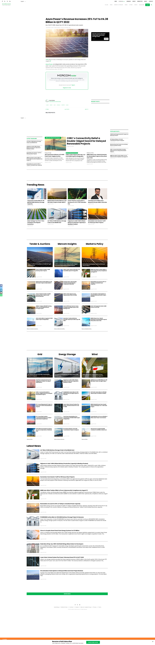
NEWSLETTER (139, 1)
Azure (47, 105)
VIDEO (135, 4)
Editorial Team (64, 607)
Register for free (67, 87)
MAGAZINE (141, 4)
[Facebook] (2, 1)
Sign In (73, 85)
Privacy (95, 607)
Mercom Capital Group (86, 607)
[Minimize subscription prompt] (153, 641)
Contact (71, 607)
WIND (126, 4)
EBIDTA (51, 105)
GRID (111, 4)
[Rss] (4, 1)
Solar (67, 105)
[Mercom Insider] (122, 1)
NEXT (86, 109)
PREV (47, 109)
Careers (77, 607)
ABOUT (145, 1)
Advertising (56, 607)
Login (147, 5)
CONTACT (151, 1)
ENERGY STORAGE (118, 4)
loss (54, 105)
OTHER (130, 4)
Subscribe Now (93, 642)
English (22, 1)
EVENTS (134, 1)
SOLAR (106, 4)
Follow (47, 59)
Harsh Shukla (57, 27)
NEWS (116, 1)
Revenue (58, 105)
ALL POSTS (67, 109)
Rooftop (63, 105)
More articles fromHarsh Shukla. (55, 101)
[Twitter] (7, 1)
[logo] (6, 5)
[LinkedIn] (10, 1)
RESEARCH (129, 1)
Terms (99, 607)
